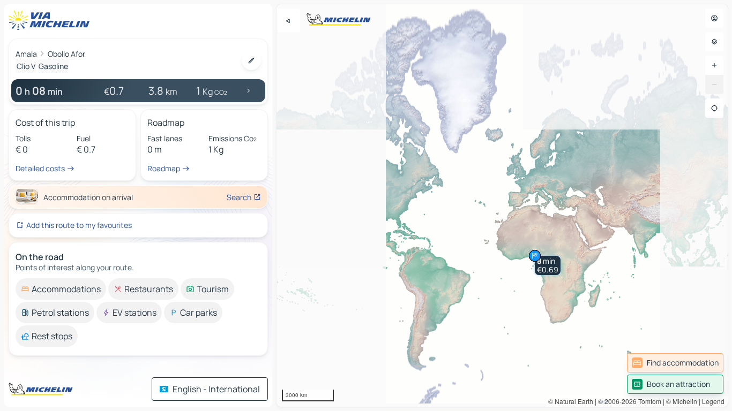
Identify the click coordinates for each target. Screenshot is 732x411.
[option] (61, 289)
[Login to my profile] (714, 18)
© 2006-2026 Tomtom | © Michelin (647, 401)
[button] (548, 265)
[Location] (714, 108)
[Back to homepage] (51, 20)
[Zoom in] (714, 65)
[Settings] (714, 41)
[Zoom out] (714, 84)
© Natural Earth (570, 401)
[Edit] (251, 60)
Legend (713, 401)
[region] (502, 205)
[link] (675, 362)
